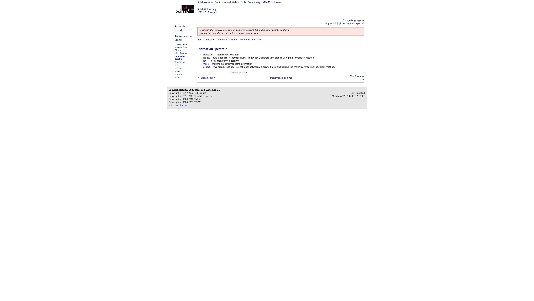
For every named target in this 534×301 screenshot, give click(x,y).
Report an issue (239, 72)
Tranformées (180, 62)
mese (206, 63)
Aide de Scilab (180, 28)
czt (204, 60)
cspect (206, 57)
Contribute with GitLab (227, 2)
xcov (177, 77)
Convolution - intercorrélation (182, 45)
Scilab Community (250, 2)
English (328, 23)
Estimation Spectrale (180, 57)
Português (348, 23)
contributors (180, 105)
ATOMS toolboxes (272, 2)
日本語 (337, 23)
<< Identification (206, 77)
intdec (177, 71)
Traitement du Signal (226, 39)
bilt (176, 65)
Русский (360, 23)
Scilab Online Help (207, 9)
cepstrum (208, 54)
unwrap (178, 74)
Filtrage (178, 50)
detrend (178, 68)
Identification (181, 53)
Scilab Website (205, 2)
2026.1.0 (255, 29)
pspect (206, 66)
